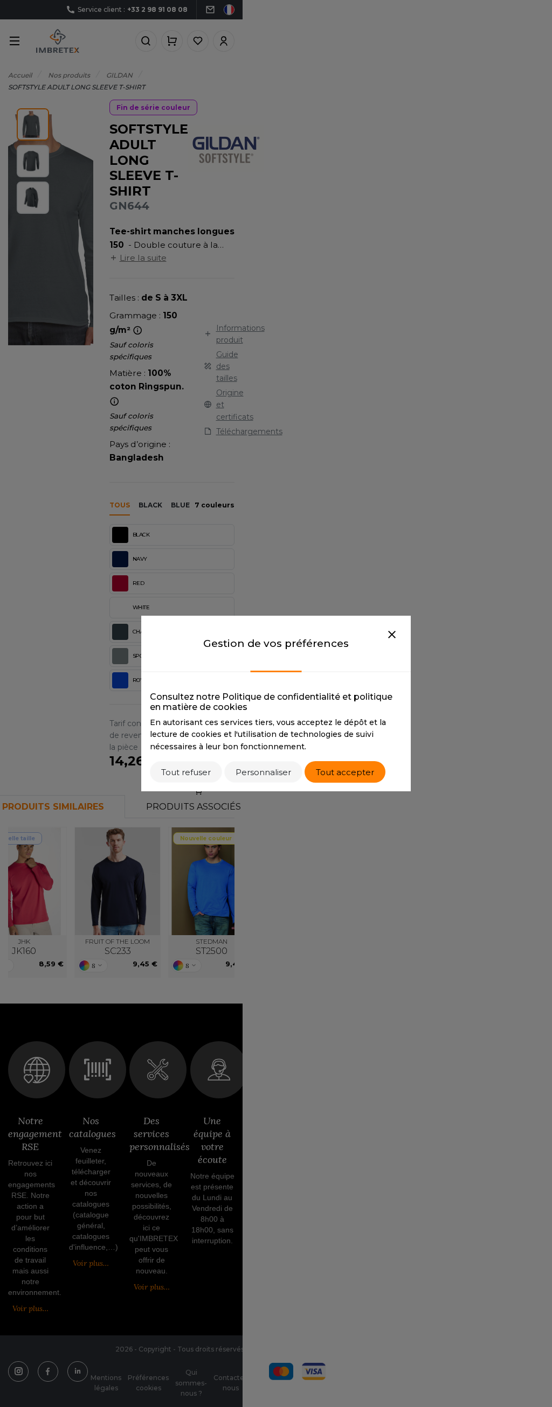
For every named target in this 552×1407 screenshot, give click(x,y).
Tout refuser (186, 772)
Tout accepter (345, 772)
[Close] (392, 635)
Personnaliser (263, 772)
